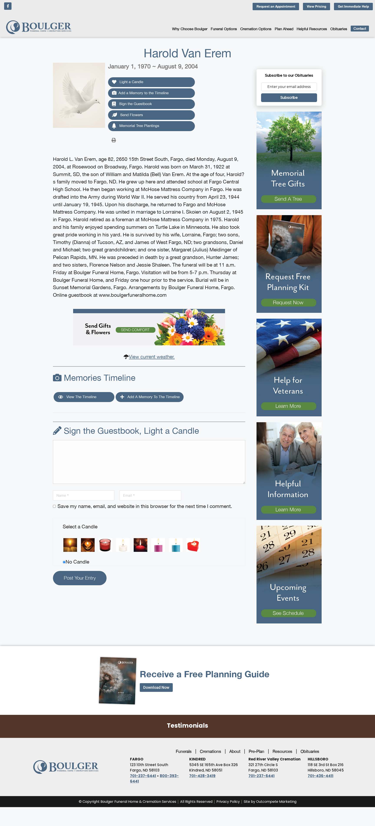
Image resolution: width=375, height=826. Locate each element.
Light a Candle (130, 82)
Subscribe (289, 98)
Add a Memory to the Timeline (143, 93)
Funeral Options (224, 29)
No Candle (77, 562)
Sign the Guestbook (135, 104)
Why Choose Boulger (189, 29)
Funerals (184, 751)
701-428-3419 (202, 775)
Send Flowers (131, 115)
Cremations (210, 751)
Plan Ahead (284, 29)
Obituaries (338, 29)
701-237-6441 (143, 775)
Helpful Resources (312, 29)
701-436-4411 (320, 775)
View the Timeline (80, 397)
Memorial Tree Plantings (138, 126)
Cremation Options (255, 29)
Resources (282, 751)
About (234, 751)
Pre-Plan (256, 751)
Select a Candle (80, 526)
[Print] (113, 139)
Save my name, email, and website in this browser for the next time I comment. (145, 506)
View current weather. (152, 356)
